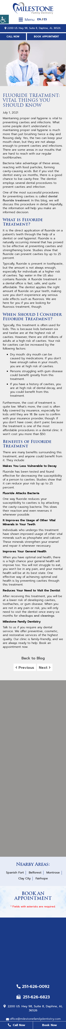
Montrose (53, 872)
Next (44, 667)
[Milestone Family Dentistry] (33, 8)
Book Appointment (46, 36)
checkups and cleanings (36, 616)
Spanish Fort (15, 872)
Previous (25, 667)
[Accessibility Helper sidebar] (4, 19)
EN (39, 19)
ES (45, 19)
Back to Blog (33, 658)
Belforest (35, 872)
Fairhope (42, 878)
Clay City (24, 878)
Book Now (49, 1025)
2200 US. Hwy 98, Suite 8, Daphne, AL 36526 (33, 28)
